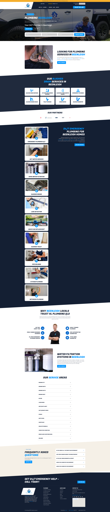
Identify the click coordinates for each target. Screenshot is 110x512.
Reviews (61, 492)
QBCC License (71, 510)
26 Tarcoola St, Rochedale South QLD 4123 (78, 493)
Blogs (54, 7)
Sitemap (61, 495)
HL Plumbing (31, 501)
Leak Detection (46, 497)
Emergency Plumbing (47, 489)
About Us (40, 7)
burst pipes (60, 139)
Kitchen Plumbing (46, 500)
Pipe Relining (45, 495)
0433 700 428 (74, 491)
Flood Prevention (46, 504)
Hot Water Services (46, 491)
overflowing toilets (66, 139)
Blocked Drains (45, 492)
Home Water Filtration (47, 503)
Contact (57, 7)
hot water (78, 139)
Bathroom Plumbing (46, 501)
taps (61, 58)
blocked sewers (72, 139)
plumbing (62, 59)
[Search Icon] (82, 4)
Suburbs (50, 7)
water (81, 58)
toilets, (64, 58)
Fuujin (66, 510)
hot (79, 58)
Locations (61, 489)
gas (60, 59)
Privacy (61, 497)
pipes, (58, 58)
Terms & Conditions (63, 498)
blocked (68, 58)
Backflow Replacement (47, 494)
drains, (71, 58)
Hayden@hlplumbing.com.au (77, 489)
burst (83, 57)
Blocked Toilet (45, 498)
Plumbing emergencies (28, 495)
